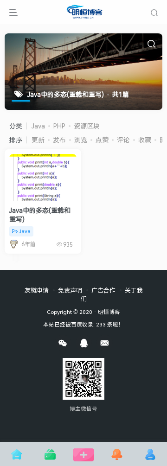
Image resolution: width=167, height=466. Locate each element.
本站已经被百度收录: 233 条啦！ (83, 324)
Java (38, 125)
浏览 (80, 139)
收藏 (144, 139)
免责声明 (70, 290)
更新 (38, 139)
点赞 (102, 139)
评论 (123, 139)
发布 (59, 139)
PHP (59, 125)
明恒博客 (109, 311)
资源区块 (87, 125)
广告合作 (103, 290)
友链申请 (37, 290)
